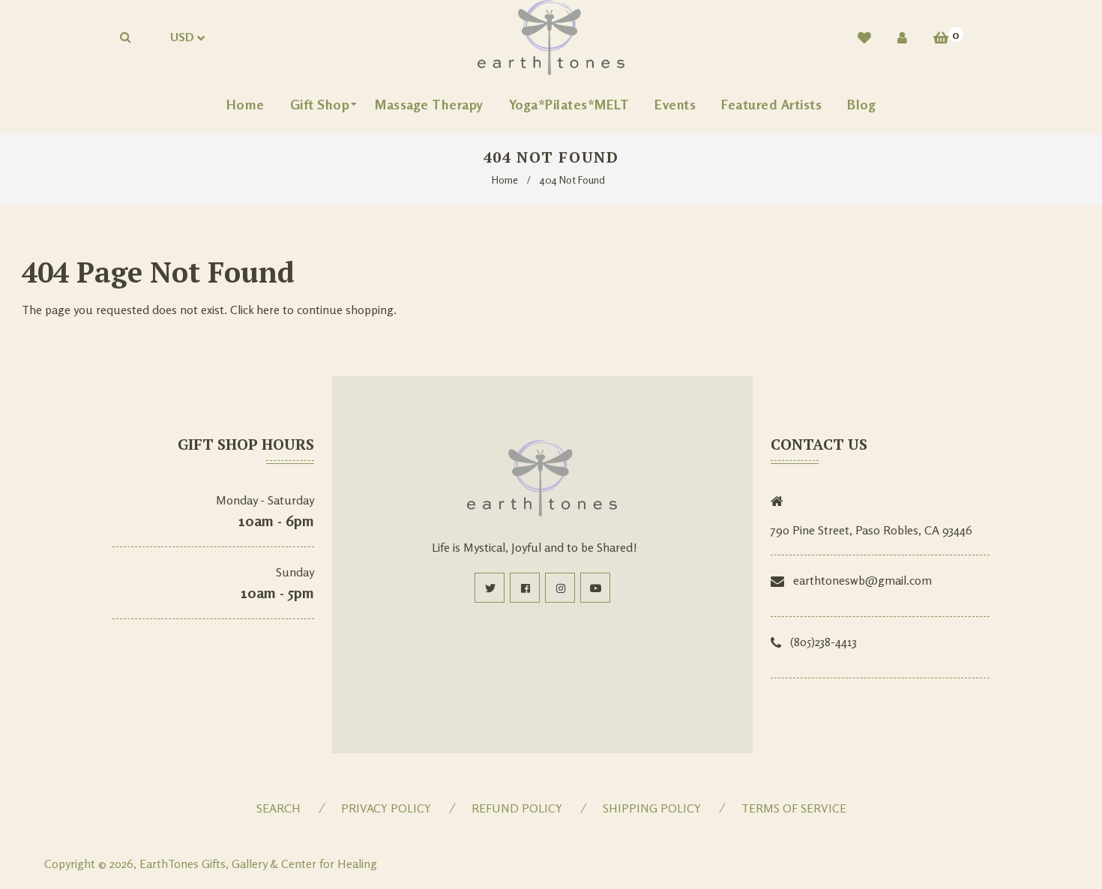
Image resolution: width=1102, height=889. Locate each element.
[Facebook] (525, 588)
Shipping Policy (652, 808)
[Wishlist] (864, 37)
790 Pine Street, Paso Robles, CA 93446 (871, 529)
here (268, 309)
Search (278, 808)
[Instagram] (560, 588)
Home (505, 179)
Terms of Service (793, 808)
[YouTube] (595, 588)
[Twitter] (490, 588)
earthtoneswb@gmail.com (862, 580)
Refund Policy (517, 808)
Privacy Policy (386, 808)
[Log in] (902, 37)
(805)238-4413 (823, 641)
